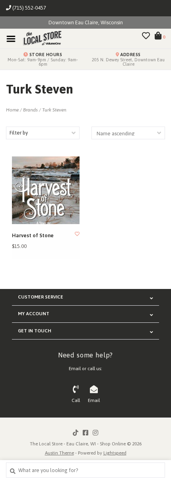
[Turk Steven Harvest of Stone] (46, 190)
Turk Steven (54, 110)
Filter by (19, 133)
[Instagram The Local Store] (95, 432)
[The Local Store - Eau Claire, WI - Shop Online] (40, 38)
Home (12, 110)
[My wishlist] (146, 37)
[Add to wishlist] (77, 234)
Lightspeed (114, 453)
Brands (30, 110)
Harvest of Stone (33, 235)
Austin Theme (59, 453)
